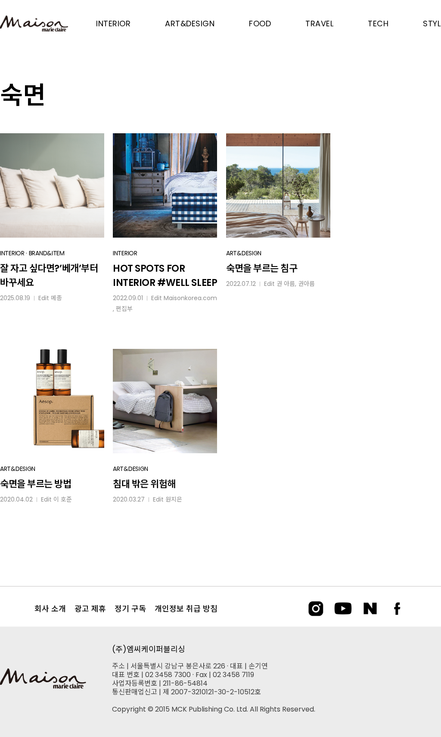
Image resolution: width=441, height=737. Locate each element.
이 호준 (62, 499)
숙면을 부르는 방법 (35, 484)
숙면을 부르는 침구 (262, 268)
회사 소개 (50, 608)
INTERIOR (12, 253)
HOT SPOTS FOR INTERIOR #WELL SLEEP (165, 275)
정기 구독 (130, 608)
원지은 (173, 499)
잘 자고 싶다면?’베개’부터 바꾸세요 (49, 275)
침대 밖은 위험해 (144, 484)
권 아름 (285, 283)
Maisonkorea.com (190, 298)
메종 (56, 298)
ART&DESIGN (243, 253)
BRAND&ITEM (47, 253)
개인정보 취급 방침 (186, 608)
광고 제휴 (90, 608)
